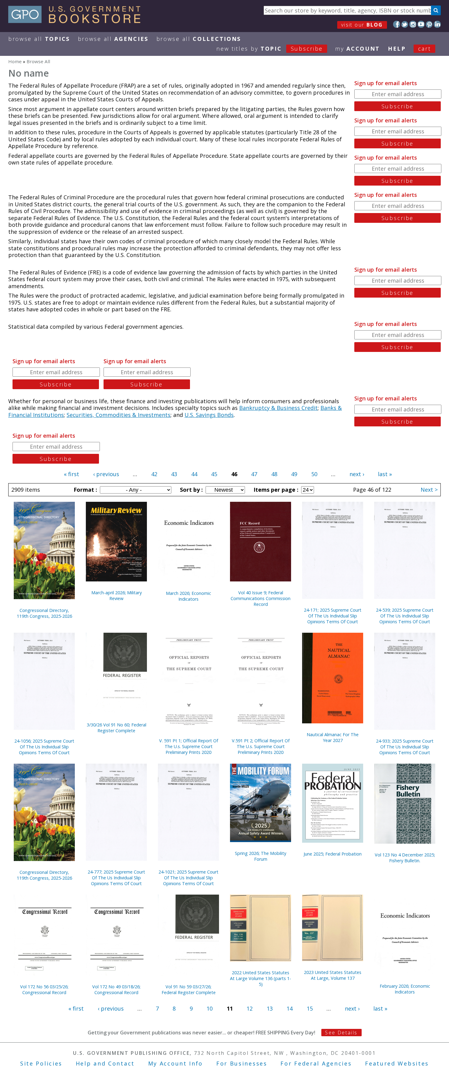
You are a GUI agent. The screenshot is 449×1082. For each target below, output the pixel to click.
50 (314, 474)
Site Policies (41, 1063)
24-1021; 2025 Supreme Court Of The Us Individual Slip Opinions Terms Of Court (188, 877)
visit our (362, 24)
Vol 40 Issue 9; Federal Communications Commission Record (260, 598)
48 (274, 474)
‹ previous (106, 474)
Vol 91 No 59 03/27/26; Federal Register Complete (189, 989)
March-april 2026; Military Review (116, 595)
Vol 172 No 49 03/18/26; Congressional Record (116, 989)
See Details (341, 1032)
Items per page (275, 489)
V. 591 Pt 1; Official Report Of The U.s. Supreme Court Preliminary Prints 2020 (188, 746)
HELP (397, 48)
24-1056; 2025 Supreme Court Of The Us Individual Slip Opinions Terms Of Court (44, 746)
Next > (429, 489)
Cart (424, 48)
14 (290, 1008)
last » (385, 474)
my (357, 48)
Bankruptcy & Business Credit (278, 407)
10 (209, 1008)
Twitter (404, 24)
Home (15, 61)
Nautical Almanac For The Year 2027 (333, 737)
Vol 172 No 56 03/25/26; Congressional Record (44, 989)
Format (85, 489)
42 (154, 474)
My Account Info (175, 1063)
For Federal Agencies (316, 1063)
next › (356, 474)
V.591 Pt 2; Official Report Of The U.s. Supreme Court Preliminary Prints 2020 (261, 746)
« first (71, 474)
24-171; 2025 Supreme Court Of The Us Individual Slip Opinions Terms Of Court (332, 615)
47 (254, 474)
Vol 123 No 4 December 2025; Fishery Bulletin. (405, 857)
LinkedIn (437, 24)
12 (249, 1008)
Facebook (396, 24)
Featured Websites (397, 1063)
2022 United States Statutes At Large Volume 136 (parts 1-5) (260, 978)
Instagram (412, 24)
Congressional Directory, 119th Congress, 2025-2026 (44, 613)
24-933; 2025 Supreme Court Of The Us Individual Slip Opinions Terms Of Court (404, 746)
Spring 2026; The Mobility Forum (260, 856)
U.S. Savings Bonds (209, 414)
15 (310, 1008)
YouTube (421, 24)
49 (294, 474)
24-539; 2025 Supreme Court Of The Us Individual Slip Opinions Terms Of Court (404, 615)
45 (214, 474)
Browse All (39, 38)
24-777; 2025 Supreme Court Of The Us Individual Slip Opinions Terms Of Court (116, 877)
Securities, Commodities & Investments (118, 414)
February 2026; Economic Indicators (405, 989)
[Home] (77, 21)
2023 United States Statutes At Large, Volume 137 (332, 975)
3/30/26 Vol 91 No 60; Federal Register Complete (116, 727)
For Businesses (241, 1063)
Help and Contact (105, 1063)
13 (270, 1008)
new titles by (269, 48)
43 (174, 474)
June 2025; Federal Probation (333, 854)
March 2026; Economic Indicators (188, 596)
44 (194, 474)
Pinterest (429, 24)
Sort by (190, 489)
